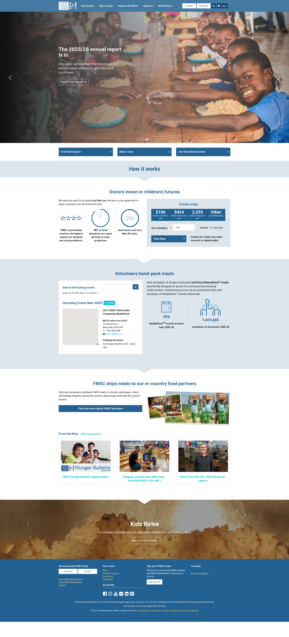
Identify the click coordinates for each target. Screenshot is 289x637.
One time (218, 227)
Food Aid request (111, 573)
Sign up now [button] (154, 582)
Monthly (204, 227)
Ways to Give (105, 6)
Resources (108, 579)
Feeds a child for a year (160, 214)
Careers (62, 585)
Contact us (108, 576)
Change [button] (110, 303)
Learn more (70, 90)
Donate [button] (87, 571)
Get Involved (87, 6)
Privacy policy (143, 611)
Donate (189, 6)
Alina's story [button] (126, 151)
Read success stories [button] (144, 540)
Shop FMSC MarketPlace (70, 582)
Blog (105, 570)
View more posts (90, 433)
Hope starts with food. (84, 49)
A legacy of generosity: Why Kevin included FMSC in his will (144, 478)
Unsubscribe (193, 611)
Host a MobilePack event (70, 579)
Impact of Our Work (127, 6)
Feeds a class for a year (197, 214)
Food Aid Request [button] (71, 151)
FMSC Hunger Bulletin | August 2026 (84, 476)
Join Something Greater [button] (191, 151)
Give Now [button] (160, 238)
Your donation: (159, 228)
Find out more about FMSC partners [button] (100, 408)
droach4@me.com (114, 334)
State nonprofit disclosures (175, 611)
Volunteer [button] (68, 571)
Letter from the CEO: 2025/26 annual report (202, 478)
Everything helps (216, 213)
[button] (222, 5)
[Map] (80, 327)
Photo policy (157, 611)
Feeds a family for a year (179, 214)
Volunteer (203, 6)
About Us (147, 6)
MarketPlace (164, 6)
